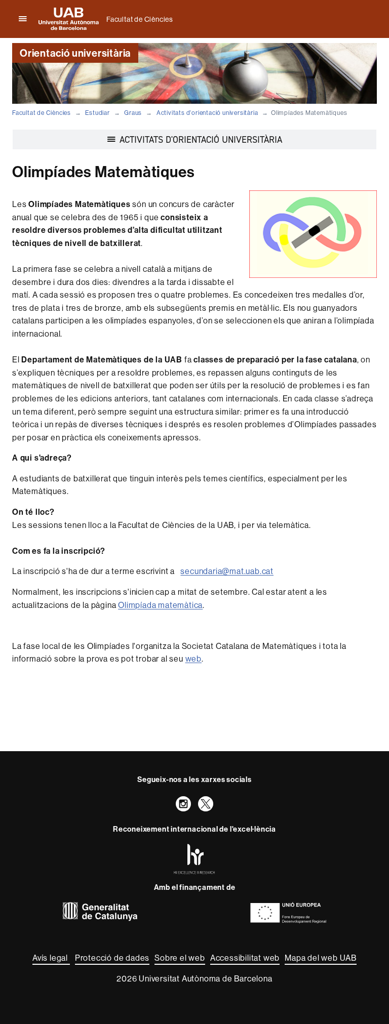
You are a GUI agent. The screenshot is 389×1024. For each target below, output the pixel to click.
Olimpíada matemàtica (160, 605)
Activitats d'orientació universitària (207, 112)
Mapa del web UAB (321, 958)
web (193, 658)
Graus (133, 112)
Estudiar (97, 112)
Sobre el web (179, 958)
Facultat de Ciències (139, 19)
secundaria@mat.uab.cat (227, 571)
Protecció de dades (112, 958)
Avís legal (51, 958)
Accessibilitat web (245, 958)
